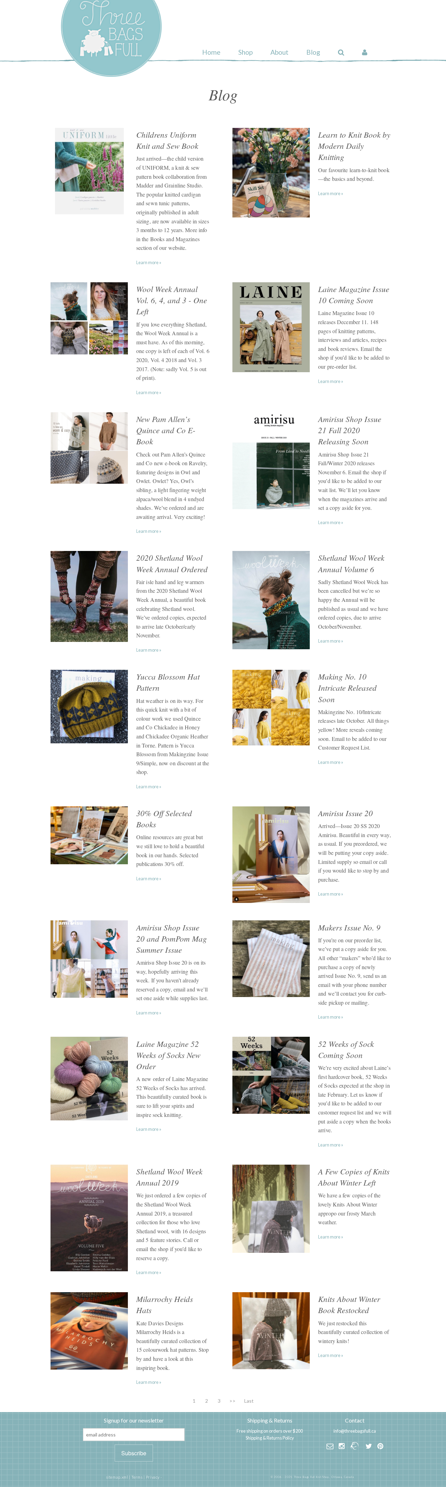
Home (211, 52)
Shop (245, 52)
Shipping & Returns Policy (270, 1438)
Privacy (153, 1477)
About (279, 52)
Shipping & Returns (269, 1420)
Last (249, 1401)
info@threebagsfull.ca (354, 1431)
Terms (137, 1477)
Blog (313, 52)
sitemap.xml (117, 1477)
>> (232, 1401)
